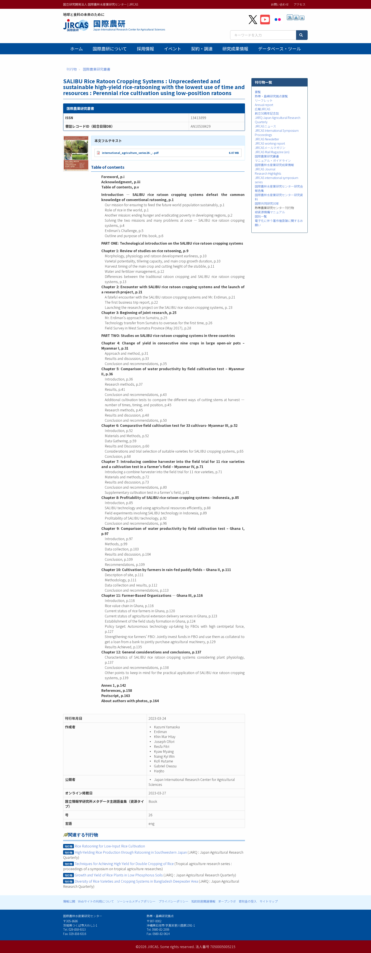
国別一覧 (261, 216)
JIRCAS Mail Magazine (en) (272, 152)
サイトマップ (269, 901)
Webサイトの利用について (96, 901)
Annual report (264, 105)
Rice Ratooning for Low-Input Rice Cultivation (110, 845)
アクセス (300, 4)
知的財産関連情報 (203, 901)
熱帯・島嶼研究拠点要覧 (271, 96)
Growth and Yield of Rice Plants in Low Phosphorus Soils (119, 874)
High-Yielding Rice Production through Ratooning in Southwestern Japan (131, 852)
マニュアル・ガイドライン (273, 160)
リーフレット (264, 100)
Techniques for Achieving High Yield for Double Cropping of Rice (124, 863)
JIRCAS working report (270, 143)
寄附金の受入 (248, 901)
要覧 (258, 92)
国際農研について (110, 48)
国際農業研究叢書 (96, 69)
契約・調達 (202, 48)
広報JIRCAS (262, 109)
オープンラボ (227, 901)
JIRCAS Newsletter (267, 139)
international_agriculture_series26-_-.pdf (130, 153)
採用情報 (145, 48)
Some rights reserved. (177, 946)
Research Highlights (268, 173)
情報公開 (69, 901)
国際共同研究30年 (267, 203)
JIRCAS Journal (265, 169)
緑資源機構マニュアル (270, 212)
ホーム (76, 48)
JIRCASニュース (265, 126)
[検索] (302, 35)
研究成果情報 (235, 48)
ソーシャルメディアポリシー (136, 901)
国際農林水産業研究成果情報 (274, 165)
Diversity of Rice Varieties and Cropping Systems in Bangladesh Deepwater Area (136, 881)
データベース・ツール (279, 48)
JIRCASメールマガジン (270, 147)
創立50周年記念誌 (267, 113)
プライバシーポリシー (173, 901)
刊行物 (71, 69)
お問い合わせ (280, 4)
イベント (172, 48)
